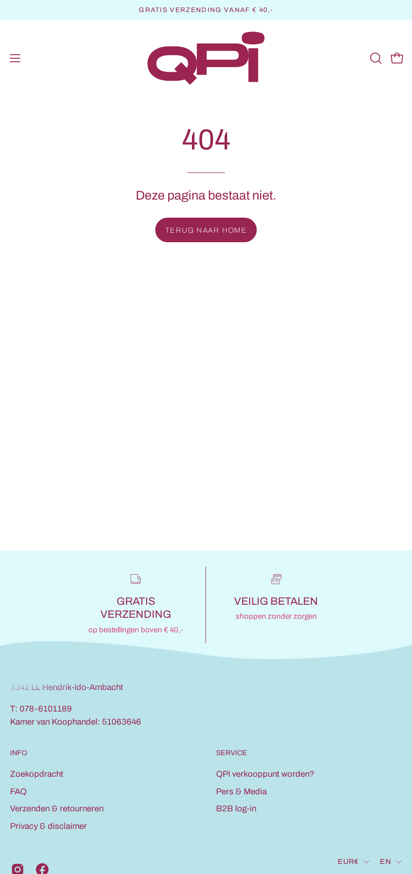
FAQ (18, 791)
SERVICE (231, 753)
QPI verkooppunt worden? (265, 774)
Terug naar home (206, 230)
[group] (206, 10)
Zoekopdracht (36, 774)
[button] (375, 58)
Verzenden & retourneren (57, 808)
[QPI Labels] (206, 58)
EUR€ (348, 861)
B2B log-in (236, 808)
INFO (18, 753)
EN (385, 861)
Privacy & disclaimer (48, 826)
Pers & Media (241, 791)
